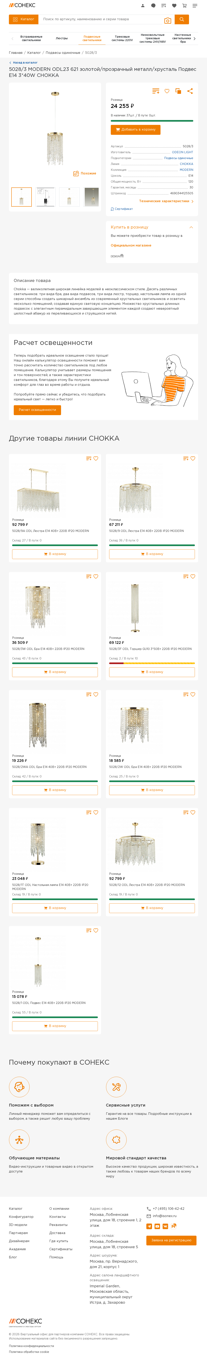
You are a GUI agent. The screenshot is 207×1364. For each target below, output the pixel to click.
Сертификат (123, 209)
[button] (195, 5)
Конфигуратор (21, 1216)
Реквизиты (58, 1225)
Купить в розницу (129, 227)
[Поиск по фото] (167, 21)
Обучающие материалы (34, 1158)
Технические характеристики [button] (164, 201)
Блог (13, 1257)
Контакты (57, 1216)
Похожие (88, 173)
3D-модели (18, 1225)
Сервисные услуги (125, 1105)
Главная (15, 52)
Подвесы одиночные (63, 52)
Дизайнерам (19, 1241)
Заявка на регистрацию (171, 1240)
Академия (17, 1249)
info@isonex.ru (164, 1216)
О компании (59, 1208)
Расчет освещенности (37, 409)
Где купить (58, 1241)
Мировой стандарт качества (136, 1158)
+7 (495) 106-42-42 (168, 1208)
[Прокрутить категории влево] (12, 38)
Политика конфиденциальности (31, 1346)
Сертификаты (60, 1249)
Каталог (34, 52)
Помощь (56, 1257)
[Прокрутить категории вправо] (194, 38)
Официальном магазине (131, 245)
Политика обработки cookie (29, 1352)
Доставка (57, 1233)
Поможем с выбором (31, 1105)
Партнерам (18, 1233)
